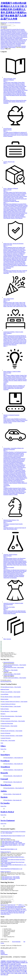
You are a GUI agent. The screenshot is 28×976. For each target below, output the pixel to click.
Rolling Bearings (21, 261)
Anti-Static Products (8, 192)
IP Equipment (6, 100)
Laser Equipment (17, 472)
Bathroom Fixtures (7, 204)
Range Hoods (23, 342)
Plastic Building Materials (21, 562)
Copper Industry (14, 82)
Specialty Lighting (7, 422)
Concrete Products (12, 206)
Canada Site (10, 911)
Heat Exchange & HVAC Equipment (14, 468)
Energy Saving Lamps (8, 418)
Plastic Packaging (12, 613)
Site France (15, 911)
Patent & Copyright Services (20, 133)
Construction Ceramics (8, 207)
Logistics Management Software (10, 490)
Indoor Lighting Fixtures (12, 210)
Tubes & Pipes (11, 216)
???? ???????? (23, 910)
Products (3, 951)
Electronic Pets (15, 270)
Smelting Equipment (8, 480)
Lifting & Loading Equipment (19, 489)
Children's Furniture (15, 375)
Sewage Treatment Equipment (18, 479)
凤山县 (4, 973)
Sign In (2, 903)
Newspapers (13, 100)
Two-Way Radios (11, 607)
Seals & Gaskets (18, 262)
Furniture (13, 376)
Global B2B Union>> (6, 914)
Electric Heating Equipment (15, 459)
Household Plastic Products (9, 378)
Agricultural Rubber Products (10, 558)
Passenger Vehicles (20, 572)
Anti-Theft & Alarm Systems (19, 192)
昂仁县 (22, 965)
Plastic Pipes (15, 563)
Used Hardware (14, 265)
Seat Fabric (6, 671)
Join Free (6, 903)
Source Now (3, 749)
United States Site (11, 904)
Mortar (10, 211)
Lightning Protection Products (10, 194)
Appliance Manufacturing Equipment (12, 335)
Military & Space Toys (14, 271)
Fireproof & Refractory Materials (14, 209)
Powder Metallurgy (7, 94)
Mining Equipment (10, 474)
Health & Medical (7, 812)
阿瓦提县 (14, 968)
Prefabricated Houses (17, 213)
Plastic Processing (22, 563)
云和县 (6, 968)
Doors (5, 209)
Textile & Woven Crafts (21, 306)
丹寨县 (6, 971)
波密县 (21, 970)
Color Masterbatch (21, 558)
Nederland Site (10, 910)
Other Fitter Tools (22, 259)
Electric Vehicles (21, 488)
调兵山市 (5, 974)
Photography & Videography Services (12, 135)
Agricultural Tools (7, 248)
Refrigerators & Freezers (9, 343)
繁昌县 (18, 965)
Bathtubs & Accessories (17, 204)
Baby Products (6, 375)
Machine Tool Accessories (21, 257)
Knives (5, 257)
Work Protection (12, 200)
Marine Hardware (7, 259)
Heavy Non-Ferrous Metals (18, 85)
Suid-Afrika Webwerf (8, 912)
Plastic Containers (7, 563)
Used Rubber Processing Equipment (15, 576)
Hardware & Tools (7, 666)
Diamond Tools (13, 251)
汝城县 (10, 971)
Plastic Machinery (11, 477)
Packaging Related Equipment (16, 476)
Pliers (10, 260)
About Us (8, 838)
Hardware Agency (12, 256)
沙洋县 (12, 973)
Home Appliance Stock (15, 339)
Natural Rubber (11, 562)
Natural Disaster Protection (9, 196)
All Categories (4, 26)
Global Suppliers (4, 47)
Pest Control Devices (15, 342)
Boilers (22, 453)
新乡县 (25, 970)
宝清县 (10, 965)
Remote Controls (19, 343)
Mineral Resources (13, 88)
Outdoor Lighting (21, 421)
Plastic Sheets (6, 564)
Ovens (21, 340)
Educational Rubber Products (10, 559)
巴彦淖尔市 (16, 967)
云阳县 (2, 971)
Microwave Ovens (12, 340)
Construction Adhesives (22, 206)
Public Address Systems (21, 196)
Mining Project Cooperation (15, 90)
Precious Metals (16, 94)
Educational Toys (7, 270)
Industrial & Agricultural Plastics (10, 561)
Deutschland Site (21, 906)
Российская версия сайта (11, 906)
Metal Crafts (20, 305)
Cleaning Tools (23, 375)
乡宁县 (2, 968)
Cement (25, 205)
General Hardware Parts (17, 255)
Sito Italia (20, 911)
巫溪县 (19, 973)
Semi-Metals (12, 95)
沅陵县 (6, 967)
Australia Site (4, 907)
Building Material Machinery (17, 205)
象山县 (21, 967)
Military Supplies (21, 194)
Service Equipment (8, 820)
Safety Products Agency (9, 197)
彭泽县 (17, 970)
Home (2, 950)
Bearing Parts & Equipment (18, 248)
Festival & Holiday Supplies (13, 303)
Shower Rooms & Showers (9, 214)
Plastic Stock (19, 564)
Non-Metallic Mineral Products (13, 92)
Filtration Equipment (20, 465)
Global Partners (12, 47)
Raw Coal (14, 388)
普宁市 (25, 967)
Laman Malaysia (11, 907)
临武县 (5, 970)
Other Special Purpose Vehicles (19, 571)
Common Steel (6, 82)
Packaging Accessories (13, 612)
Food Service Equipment (9, 523)
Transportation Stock (13, 493)
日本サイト (21, 904)
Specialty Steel (18, 95)
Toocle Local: (4, 904)
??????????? (12, 908)
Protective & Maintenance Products (11, 573)
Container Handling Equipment (10, 488)
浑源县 (8, 973)
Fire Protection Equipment (9, 193)
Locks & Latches (11, 257)
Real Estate (24, 213)
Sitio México (17, 910)
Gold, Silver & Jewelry (11, 305)
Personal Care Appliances (17, 379)
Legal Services (10, 133)
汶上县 (23, 968)
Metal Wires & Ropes (11, 87)
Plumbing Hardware (17, 260)
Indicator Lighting (11, 420)
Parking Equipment (16, 492)
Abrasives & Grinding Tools (18, 247)
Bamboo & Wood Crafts (9, 302)
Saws (4, 262)
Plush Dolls (6, 273)
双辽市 (19, 968)
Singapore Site (19, 908)
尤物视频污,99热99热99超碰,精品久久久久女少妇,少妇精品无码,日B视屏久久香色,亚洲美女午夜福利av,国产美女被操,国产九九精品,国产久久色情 (14, 962)
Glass (4, 210)
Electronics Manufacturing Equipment (15, 461)
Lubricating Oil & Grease (14, 387)
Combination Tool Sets (17, 250)
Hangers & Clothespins (21, 376)
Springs (15, 264)
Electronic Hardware (13, 252)
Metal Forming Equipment (17, 86)
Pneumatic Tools (13, 261)
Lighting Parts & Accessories (10, 421)
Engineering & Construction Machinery (12, 463)
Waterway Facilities (13, 494)
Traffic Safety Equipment (14, 198)
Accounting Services (8, 132)
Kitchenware (19, 378)
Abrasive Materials (7, 247)
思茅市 (18, 971)
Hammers (5, 256)
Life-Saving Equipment (21, 193)
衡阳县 (9, 970)
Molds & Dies (15, 259)
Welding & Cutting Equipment (10, 483)
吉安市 (23, 973)
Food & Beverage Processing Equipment (12, 466)
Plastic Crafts (6, 306)
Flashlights (16, 418)
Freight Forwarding (8, 489)
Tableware (20, 380)
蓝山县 (14, 971)
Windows (13, 218)
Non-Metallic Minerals (20, 92)
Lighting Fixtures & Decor (21, 420)
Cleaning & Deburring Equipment (11, 454)
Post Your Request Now (6, 681)
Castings (9, 250)
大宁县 (22, 971)
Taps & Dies (20, 264)
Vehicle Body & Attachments (10, 577)
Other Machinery (13, 475)
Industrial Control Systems (16, 471)
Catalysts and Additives (8, 675)
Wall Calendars (12, 101)
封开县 (14, 965)
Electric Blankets (19, 337)
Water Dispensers (13, 344)
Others (13, 211)
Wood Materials (18, 218)
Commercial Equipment (18, 456)
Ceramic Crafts (18, 302)
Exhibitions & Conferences (19, 132)
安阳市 (13, 970)
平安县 (10, 967)
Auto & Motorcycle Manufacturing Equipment (14, 570)
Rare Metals (22, 94)
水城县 (16, 973)
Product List (3, 838)
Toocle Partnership (16, 941)
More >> (5, 81)
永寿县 (6, 965)
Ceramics (5, 206)
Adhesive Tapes (7, 611)
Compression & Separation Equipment (12, 457)
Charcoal (16, 527)
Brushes (5, 250)
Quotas (22, 135)
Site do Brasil (18, 907)
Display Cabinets (7, 376)
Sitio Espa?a (16, 912)
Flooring (24, 209)
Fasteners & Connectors (11, 253)
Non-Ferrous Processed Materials (14, 91)
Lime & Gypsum (21, 210)
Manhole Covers (7, 86)
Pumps (25, 477)
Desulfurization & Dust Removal (11, 458)
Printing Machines (20, 477)
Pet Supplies (5, 803)
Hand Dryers (6, 339)
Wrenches (11, 266)
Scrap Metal (6, 95)
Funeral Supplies (19, 523)
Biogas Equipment (7, 385)
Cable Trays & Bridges (17, 385)
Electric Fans (11, 338)
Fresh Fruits (21, 527)
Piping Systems (18, 211)
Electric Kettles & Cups (19, 338)
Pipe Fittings (6, 260)
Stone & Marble (11, 215)
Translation (9, 136)
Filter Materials (12, 465)
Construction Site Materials (20, 207)
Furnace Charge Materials (14, 83)
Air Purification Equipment (20, 452)
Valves (22, 481)
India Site (7, 908)
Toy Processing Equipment (15, 481)
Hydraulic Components (22, 256)
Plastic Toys (22, 271)
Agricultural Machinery (8, 452)
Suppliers (3, 953)
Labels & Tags (14, 611)
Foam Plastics (20, 559)
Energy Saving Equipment (9, 462)
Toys (4, 668)
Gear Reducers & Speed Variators (13, 467)
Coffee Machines (11, 337)
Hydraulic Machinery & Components (12, 470)
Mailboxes (5, 211)
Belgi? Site (21, 912)
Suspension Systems (13, 575)
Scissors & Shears (10, 262)
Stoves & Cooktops (13, 380)
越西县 (2, 965)
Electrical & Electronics (8, 662)
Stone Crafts (13, 306)
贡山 (3, 967)
